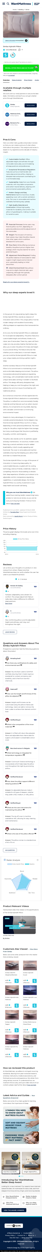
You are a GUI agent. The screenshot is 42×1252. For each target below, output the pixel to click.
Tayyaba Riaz (14, 512)
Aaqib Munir (18, 516)
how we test (15, 503)
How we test (14, 1238)
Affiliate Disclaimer (13, 1233)
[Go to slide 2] (21, 1176)
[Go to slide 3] (22, 1176)
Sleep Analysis (17, 80)
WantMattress (26, 1241)
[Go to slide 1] (19, 1176)
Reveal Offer (31, 105)
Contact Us (21, 1235)
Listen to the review (10, 40)
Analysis (37, 80)
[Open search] (8, 4)
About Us (31, 1235)
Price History (28, 80)
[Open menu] (4, 4)
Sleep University (27, 1238)
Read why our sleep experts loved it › (16, 282)
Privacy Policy (10, 1235)
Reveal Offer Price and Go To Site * (19, 68)
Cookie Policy (27, 1233)
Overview (6, 80)
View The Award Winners (14, 1210)
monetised (11, 75)
